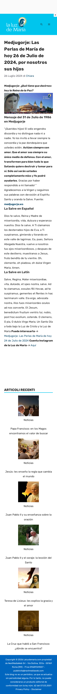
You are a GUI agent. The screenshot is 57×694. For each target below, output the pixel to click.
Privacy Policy (22, 689)
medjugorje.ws (13, 204)
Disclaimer (36, 689)
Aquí (33, 345)
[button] (41, 24)
